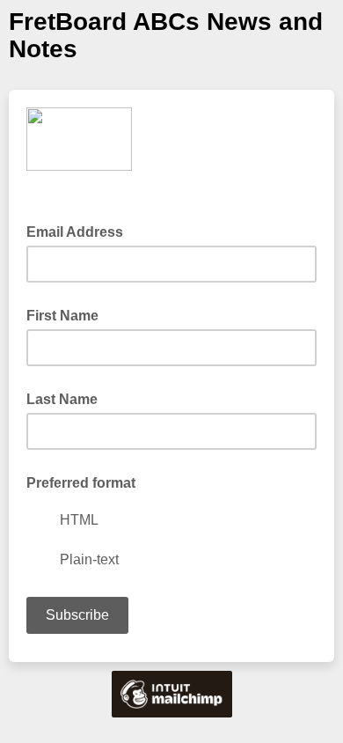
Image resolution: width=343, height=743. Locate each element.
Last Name (62, 399)
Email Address (80, 230)
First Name (62, 315)
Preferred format (80, 482)
